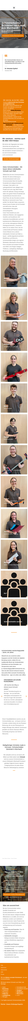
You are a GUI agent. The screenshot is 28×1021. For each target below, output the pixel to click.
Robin (6, 406)
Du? (5, 593)
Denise (6, 437)
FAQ (2, 965)
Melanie (7, 562)
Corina (6, 499)
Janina (6, 531)
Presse (2, 974)
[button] (14, 7)
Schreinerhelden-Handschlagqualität (11, 31)
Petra (6, 311)
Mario (6, 278)
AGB (2, 972)
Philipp (6, 344)
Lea (5, 375)
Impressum (3, 967)
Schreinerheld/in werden (13, 622)
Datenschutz (4, 969)
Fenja (6, 468)
